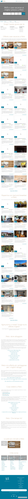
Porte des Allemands (6, 395)
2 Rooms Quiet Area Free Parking (6, 123)
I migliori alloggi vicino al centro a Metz (14, 402)
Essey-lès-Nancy (4, 470)
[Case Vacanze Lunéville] (24, 456)
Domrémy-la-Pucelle (5, 463)
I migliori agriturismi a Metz (14, 357)
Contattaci (20, 490)
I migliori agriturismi (14, 409)
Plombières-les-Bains (5, 461)
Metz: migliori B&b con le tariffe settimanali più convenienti (14, 381)
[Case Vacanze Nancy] (4, 456)
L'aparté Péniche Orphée (5, 208)
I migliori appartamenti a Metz (14, 351)
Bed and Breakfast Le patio (5, 223)
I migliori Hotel (14, 406)
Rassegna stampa (20, 487)
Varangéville (12, 462)
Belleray (3, 474)
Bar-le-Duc (12, 468)
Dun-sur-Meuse (21, 463)
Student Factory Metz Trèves (5, 64)
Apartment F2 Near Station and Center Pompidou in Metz (9, 108)
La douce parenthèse (18, 282)
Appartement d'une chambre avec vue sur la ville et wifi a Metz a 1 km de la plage (13, 168)
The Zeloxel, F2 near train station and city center (8, 138)
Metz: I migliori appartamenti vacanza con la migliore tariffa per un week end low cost (14, 379)
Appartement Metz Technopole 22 (19, 168)
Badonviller (3, 468)
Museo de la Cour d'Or (6, 393)
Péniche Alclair (17, 208)
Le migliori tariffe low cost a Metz (14, 359)
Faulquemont (21, 470)
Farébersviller (4, 464)
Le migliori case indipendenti (14, 407)
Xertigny (3, 462)
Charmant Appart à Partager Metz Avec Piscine (8, 267)
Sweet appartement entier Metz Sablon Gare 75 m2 (9, 312)
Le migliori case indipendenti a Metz (14, 355)
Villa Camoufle (17, 64)
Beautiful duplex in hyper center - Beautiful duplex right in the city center (12, 153)
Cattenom (11, 467)
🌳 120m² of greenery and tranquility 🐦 (20, 138)
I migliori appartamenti (14, 403)
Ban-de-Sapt (12, 464)
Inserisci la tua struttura (20, 481)
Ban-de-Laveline (21, 469)
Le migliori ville (14, 410)
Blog (20, 488)
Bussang (3, 467)
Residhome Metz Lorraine (5, 49)
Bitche (11, 469)
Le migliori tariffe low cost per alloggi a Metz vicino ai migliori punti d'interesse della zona (14, 412)
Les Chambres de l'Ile (18, 223)
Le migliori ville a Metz (14, 358)
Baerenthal (20, 473)
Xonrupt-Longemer (22, 461)
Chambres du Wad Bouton (18, 297)
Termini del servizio (21, 485)
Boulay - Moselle (13, 463)
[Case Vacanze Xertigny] (20, 457)
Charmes (3, 473)
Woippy (11, 461)
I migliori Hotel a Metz (14, 354)
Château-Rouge (12, 473)
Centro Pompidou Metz (6, 392)
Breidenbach (12, 470)
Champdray (20, 468)
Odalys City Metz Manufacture (19, 49)
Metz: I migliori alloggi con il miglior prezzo (14, 377)
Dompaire (3, 469)
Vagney (20, 462)
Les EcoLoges (3, 282)
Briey (19, 464)
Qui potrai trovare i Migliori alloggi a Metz (14, 350)
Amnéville (20, 467)
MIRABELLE (16, 267)
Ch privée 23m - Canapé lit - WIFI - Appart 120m (8, 297)
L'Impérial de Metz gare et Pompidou (20, 153)
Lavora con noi (20, 489)
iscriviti (25, 494)
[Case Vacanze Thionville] (14, 455)
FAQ (20, 486)
